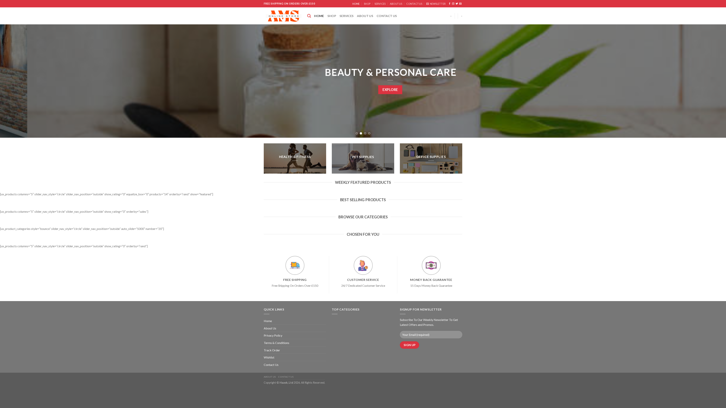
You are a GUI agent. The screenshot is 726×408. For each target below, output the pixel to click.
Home (356, 3)
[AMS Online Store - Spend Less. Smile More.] (283, 16)
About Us (396, 3)
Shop (367, 3)
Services (380, 3)
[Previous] (19, 81)
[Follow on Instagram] (453, 3)
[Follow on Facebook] (449, 3)
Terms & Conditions (276, 343)
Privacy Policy (273, 335)
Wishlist (269, 357)
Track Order (272, 350)
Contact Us (414, 3)
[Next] (706, 81)
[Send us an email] (460, 3)
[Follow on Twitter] (457, 3)
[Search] (309, 16)
